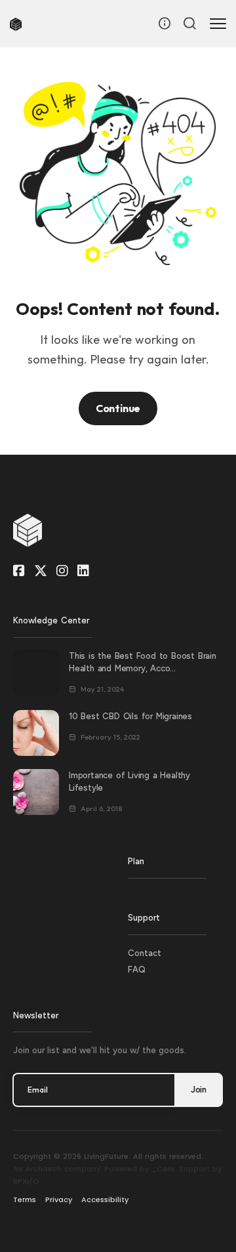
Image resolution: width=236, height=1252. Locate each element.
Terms (24, 1199)
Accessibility (104, 1199)
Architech (44, 1168)
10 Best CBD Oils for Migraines (130, 716)
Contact (144, 953)
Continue (118, 408)
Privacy (58, 1199)
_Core (163, 1168)
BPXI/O (26, 1181)
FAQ (137, 969)
